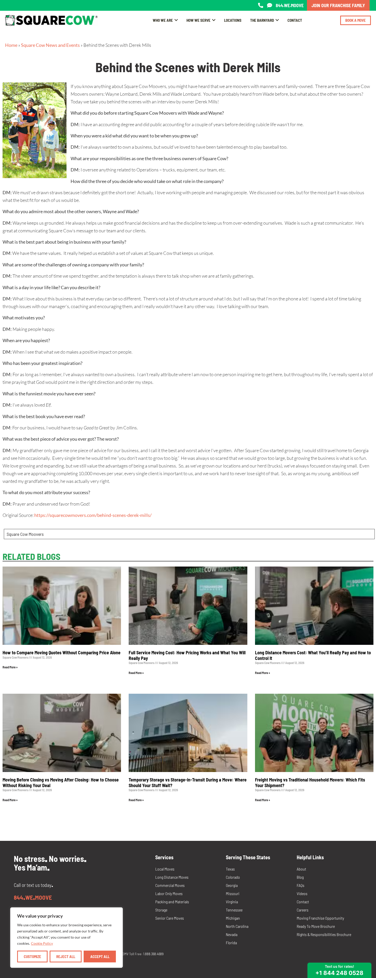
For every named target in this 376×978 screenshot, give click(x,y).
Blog (300, 877)
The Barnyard (262, 20)
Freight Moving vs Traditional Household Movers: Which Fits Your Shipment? (310, 782)
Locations (232, 20)
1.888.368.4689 (153, 954)
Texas (230, 868)
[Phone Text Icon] (269, 5)
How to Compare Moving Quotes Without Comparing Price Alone (61, 652)
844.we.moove (290, 5)
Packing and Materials (172, 901)
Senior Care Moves (169, 918)
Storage (161, 909)
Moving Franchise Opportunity (320, 918)
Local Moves (164, 868)
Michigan (233, 918)
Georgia (232, 885)
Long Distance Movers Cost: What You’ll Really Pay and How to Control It (313, 655)
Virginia (232, 901)
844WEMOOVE (33, 897)
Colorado (233, 877)
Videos (302, 893)
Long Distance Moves (172, 877)
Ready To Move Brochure (316, 926)
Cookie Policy (42, 943)
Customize (32, 956)
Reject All (65, 956)
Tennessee (234, 909)
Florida (231, 942)
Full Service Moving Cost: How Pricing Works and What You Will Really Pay (187, 655)
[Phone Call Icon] (260, 5)
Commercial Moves (170, 885)
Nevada (231, 934)
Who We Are (163, 20)
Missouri (232, 893)
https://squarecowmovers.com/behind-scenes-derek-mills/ (93, 515)
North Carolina (237, 926)
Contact (294, 20)
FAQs (300, 885)
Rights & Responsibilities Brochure (324, 934)
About (301, 868)
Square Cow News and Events (50, 45)
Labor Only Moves (169, 893)
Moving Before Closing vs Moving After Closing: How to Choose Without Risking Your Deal (61, 782)
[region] (66, 937)
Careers (302, 909)
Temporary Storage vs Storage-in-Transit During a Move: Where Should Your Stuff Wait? (188, 782)
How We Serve (198, 20)
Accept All (99, 956)
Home (11, 45)
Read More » (10, 667)
